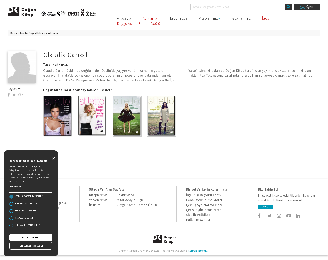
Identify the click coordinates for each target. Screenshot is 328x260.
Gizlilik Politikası (198, 214)
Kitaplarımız (208, 18)
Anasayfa (124, 18)
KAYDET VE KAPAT (31, 237)
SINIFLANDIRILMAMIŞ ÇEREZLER (29, 225)
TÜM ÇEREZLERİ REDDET (30, 245)
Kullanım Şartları (198, 219)
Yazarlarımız (241, 18)
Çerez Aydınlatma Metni (204, 210)
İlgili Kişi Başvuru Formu (204, 195)
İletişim (267, 18)
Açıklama (150, 18)
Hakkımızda (178, 18)
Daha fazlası (15, 186)
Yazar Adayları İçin (130, 200)
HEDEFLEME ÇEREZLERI (25, 210)
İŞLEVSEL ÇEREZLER (24, 217)
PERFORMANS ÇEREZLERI (26, 203)
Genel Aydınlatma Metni (204, 200)
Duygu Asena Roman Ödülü (138, 23)
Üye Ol (265, 206)
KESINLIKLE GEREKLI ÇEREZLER (29, 196)
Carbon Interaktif (199, 250)
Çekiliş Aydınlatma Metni (205, 205)
